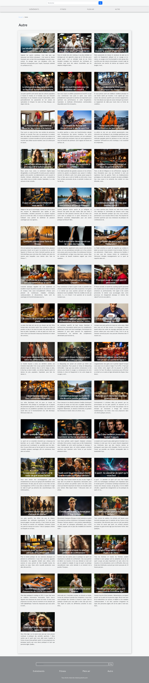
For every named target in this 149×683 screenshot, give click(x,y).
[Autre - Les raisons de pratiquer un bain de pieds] (38, 313)
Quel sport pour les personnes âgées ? (38, 628)
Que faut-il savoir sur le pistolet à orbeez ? (74, 165)
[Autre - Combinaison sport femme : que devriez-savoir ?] (111, 197)
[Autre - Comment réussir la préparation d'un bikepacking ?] (75, 352)
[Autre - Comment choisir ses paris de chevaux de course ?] (38, 506)
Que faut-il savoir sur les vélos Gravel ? (74, 281)
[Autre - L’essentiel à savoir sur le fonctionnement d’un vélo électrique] (38, 390)
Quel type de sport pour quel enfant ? (111, 512)
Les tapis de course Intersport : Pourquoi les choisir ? (111, 88)
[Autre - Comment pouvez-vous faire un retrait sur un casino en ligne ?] (111, 352)
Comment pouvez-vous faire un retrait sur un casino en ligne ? (111, 358)
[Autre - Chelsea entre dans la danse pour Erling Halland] (75, 506)
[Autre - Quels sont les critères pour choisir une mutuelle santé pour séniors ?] (75, 467)
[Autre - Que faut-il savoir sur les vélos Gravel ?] (75, 274)
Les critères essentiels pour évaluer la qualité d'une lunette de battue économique (111, 51)
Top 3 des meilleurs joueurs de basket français (111, 435)
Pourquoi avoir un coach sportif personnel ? (111, 281)
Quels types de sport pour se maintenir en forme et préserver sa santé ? (74, 437)
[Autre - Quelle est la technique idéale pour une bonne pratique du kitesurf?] (75, 197)
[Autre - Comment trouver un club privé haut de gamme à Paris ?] (111, 159)
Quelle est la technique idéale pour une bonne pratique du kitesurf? (74, 204)
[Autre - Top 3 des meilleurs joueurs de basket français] (111, 429)
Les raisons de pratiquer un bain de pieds (37, 319)
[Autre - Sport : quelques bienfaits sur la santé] (38, 429)
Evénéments (34, 9)
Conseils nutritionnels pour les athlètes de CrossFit (74, 88)
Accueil (21, 17)
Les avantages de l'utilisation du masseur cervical (111, 319)
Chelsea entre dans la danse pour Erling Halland (74, 512)
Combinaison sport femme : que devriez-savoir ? (111, 204)
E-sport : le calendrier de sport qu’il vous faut (111, 474)
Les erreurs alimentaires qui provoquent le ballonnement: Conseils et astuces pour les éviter (38, 167)
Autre (117, 9)
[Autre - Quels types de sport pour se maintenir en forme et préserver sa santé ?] (75, 429)
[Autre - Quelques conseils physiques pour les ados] (75, 583)
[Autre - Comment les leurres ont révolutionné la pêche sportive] (75, 120)
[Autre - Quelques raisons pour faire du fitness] (38, 236)
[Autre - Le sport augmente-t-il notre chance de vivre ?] (111, 544)
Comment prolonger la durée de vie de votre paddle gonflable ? (74, 397)
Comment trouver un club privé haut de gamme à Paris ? (111, 165)
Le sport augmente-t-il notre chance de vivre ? (111, 551)
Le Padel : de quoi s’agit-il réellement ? (111, 242)
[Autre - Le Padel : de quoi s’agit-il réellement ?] (111, 236)
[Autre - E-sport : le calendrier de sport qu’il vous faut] (111, 467)
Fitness (63, 9)
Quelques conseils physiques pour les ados (74, 589)
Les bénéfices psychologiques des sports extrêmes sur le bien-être (37, 49)
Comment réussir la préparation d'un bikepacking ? (74, 358)
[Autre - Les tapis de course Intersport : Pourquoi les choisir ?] (111, 81)
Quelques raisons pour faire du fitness (37, 242)
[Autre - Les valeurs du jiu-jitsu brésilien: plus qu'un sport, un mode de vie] (75, 43)
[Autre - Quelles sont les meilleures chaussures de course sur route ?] (38, 583)
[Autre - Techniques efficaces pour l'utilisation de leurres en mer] (111, 120)
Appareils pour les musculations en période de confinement (37, 551)
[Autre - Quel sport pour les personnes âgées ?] (38, 622)
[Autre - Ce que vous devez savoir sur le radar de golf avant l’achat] (38, 467)
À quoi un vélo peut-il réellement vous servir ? (37, 204)
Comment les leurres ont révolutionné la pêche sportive (74, 126)
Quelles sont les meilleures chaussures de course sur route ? (37, 589)
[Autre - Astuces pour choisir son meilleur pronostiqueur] (111, 390)
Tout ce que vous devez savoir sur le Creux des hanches (74, 242)
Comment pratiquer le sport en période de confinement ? (74, 551)
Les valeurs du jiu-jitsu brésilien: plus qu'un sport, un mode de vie (74, 49)
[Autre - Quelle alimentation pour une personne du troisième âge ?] (111, 583)
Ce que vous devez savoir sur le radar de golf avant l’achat (37, 474)
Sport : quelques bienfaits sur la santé (38, 435)
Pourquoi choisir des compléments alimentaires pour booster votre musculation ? (74, 321)
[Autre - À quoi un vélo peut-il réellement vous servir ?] (38, 197)
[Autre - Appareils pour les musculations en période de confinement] (38, 544)
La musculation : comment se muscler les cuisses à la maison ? (38, 126)
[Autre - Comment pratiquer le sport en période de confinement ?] (75, 544)
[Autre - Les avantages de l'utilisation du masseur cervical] (111, 313)
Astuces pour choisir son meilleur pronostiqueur (111, 397)
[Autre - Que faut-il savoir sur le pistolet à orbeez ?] (75, 159)
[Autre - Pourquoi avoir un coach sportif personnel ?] (111, 274)
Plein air (90, 9)
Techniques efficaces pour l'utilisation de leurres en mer (111, 126)
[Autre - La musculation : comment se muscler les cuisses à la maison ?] (38, 120)
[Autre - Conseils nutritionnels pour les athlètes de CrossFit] (75, 81)
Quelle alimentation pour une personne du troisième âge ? (111, 589)
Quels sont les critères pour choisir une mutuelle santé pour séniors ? (74, 474)
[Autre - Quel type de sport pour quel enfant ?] (111, 506)
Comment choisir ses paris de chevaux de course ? (38, 512)
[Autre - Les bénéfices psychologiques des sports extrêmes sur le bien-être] (38, 43)
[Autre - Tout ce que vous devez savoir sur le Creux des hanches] (75, 236)
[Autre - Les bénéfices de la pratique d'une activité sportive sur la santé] (38, 274)
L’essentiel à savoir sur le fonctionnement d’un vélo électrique (37, 398)
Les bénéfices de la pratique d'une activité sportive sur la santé (38, 281)
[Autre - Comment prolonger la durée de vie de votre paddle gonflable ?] (75, 390)
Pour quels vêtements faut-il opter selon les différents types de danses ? (37, 359)
